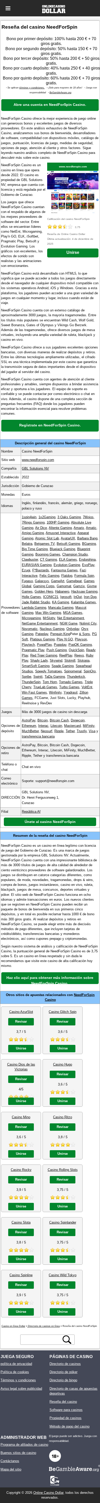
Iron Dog (90, 597)
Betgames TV (44, 544)
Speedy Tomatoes (48, 671)
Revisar (21, 1021)
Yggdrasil (70, 692)
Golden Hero (44, 591)
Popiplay (60, 645)
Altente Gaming (60, 528)
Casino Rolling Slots (63, 1170)
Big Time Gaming (35, 549)
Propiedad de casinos (65, 1418)
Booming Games (47, 554)
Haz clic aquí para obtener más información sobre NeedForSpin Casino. (49, 980)
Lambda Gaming (34, 607)
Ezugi (26, 570)
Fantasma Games (64, 570)
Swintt (38, 677)
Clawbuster (30, 559)
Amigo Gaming (33, 533)
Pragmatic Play (33, 650)
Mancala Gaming (60, 607)
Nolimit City (87, 623)
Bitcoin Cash (59, 720)
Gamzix (79, 586)
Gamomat (64, 586)
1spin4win (29, 517)
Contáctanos (10, 1461)
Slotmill (69, 660)
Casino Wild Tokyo (62, 1275)
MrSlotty (49, 618)
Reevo (79, 655)
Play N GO (65, 639)
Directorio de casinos (65, 1364)
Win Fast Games (34, 692)
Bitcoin (42, 720)
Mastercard (72, 726)
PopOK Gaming (80, 645)
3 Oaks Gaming (69, 517)
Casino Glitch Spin (62, 1012)
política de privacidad (16, 1364)
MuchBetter (30, 731)
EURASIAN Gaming (37, 565)
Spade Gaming (63, 666)
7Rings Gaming (33, 522)
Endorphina (87, 559)
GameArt (57, 581)
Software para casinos (66, 1410)
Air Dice (41, 528)
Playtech (28, 645)
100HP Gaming (58, 522)
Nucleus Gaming (52, 629)
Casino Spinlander (62, 1222)
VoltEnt (87, 687)
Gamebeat (74, 581)
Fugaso (27, 581)
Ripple (59, 731)
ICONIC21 (50, 597)
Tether (70, 731)
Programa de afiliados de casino (24, 1445)
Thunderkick (76, 677)
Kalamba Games (83, 602)
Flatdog (66, 576)
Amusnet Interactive (61, 533)
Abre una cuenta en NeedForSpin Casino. (50, 105)
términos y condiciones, (32, 87)
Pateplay (41, 634)
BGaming (89, 544)
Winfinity (55, 692)
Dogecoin (78, 720)
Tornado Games (71, 682)
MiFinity (88, 726)
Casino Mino (21, 1117)
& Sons (84, 634)
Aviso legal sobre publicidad (21, 1389)
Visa (92, 731)
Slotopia (83, 660)
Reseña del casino (63, 1402)
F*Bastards (40, 570)
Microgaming (31, 618)
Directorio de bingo (63, 1380)
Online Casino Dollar (48, 1493)
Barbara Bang (87, 538)
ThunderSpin (31, 682)
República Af (31, 811)
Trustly (82, 731)
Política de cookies (15, 1372)
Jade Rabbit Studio (36, 602)
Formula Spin (84, 576)
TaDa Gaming (55, 677)
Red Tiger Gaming (43, 655)
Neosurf (46, 731)
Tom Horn (50, 682)
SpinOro (90, 671)
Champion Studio (75, 554)
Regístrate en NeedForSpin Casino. (50, 425)
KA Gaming (60, 602)
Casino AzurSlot (21, 1012)
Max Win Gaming (48, 613)
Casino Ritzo (62, 1117)
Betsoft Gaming (68, 544)
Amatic (91, 528)
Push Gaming (56, 650)
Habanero (62, 591)
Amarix (79, 528)
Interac (43, 726)
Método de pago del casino (69, 1426)
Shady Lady (39, 660)
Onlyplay (72, 629)
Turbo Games (69, 687)
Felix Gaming (49, 576)
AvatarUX (68, 538)
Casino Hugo (62, 1064)
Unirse (72, 252)
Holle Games (31, 597)
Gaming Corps (44, 586)
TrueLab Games (45, 687)
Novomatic (30, 629)
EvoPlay (88, 565)
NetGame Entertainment (40, 623)
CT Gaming (48, 559)
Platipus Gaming (42, 639)
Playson (81, 639)
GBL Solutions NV (35, 468)
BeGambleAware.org (60, 92)
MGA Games (72, 613)
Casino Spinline (21, 1275)
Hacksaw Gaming (84, 591)
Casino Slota (21, 1222)
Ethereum (29, 726)
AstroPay (28, 720)
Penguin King (60, 634)
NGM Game (68, 623)
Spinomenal (73, 671)
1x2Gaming (46, 517)
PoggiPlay (44, 645)
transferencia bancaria (38, 736)
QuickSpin (76, 650)
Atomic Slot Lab (47, 538)
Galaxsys (42, 581)
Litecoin (56, 726)
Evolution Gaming (67, 565)
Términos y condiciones (18, 1380)
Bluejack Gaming (62, 549)
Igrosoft (66, 597)
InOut (78, 597)
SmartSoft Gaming (35, 666)
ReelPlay (65, 655)
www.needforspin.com (73, 166)
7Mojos (88, 517)
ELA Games (68, 559)
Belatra (27, 544)
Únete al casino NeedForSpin (50, 822)
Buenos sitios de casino (18, 1453)
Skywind (56, 660)
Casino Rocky (21, 1170)
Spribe (26, 677)
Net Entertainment (70, 618)
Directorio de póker (63, 1372)
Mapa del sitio (11, 1469)
